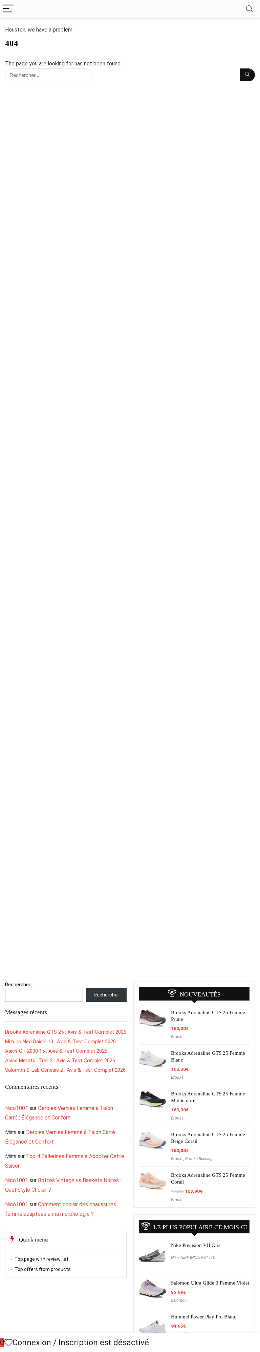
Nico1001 (16, 1108)
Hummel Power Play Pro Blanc (203, 1316)
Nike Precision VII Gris (195, 1245)
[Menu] (8, 9)
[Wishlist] (8, 1342)
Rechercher (17, 985)
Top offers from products (43, 1269)
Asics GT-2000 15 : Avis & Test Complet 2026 (56, 1051)
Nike (175, 1257)
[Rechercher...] (247, 74)
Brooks (177, 1036)
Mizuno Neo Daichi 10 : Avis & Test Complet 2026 (60, 1041)
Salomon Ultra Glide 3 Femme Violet (210, 1283)
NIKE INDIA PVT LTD (198, 1257)
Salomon (179, 1300)
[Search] (249, 9)
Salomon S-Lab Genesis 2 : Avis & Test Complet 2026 (65, 1070)
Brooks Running (199, 1158)
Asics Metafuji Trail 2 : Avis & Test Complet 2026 (60, 1060)
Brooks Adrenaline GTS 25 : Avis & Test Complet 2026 (65, 1032)
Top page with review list (41, 1259)
